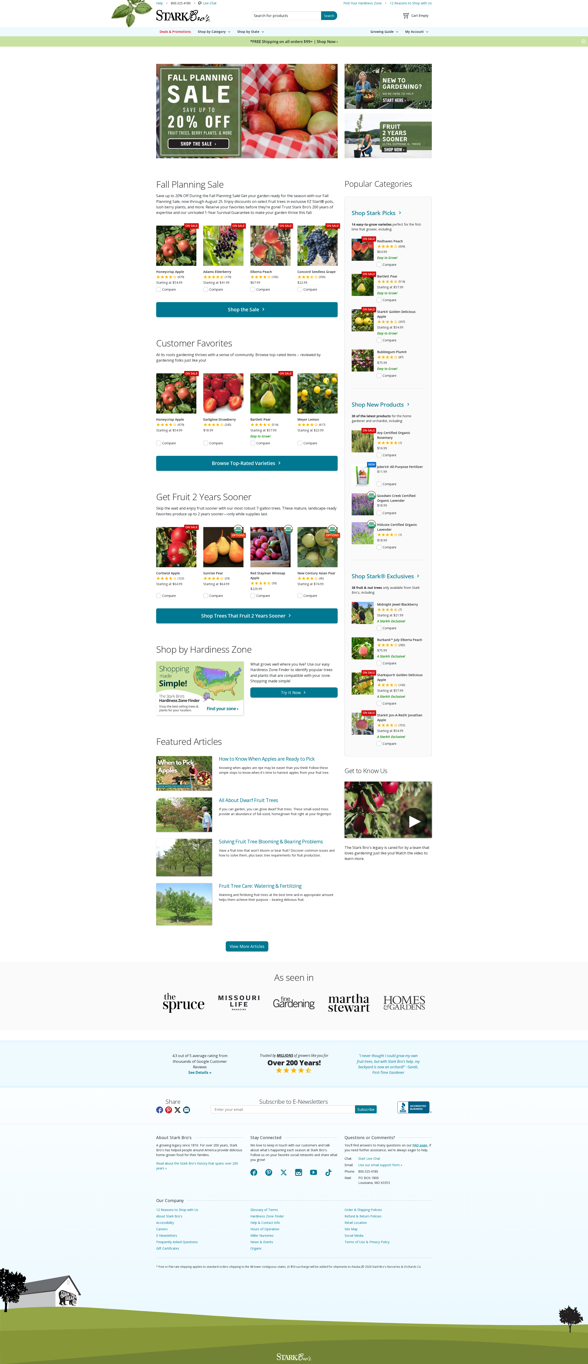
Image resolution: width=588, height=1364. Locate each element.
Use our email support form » (380, 1165)
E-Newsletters (166, 1235)
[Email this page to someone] (186, 1109)
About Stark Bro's (169, 1216)
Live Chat (210, 3)
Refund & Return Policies (363, 1216)
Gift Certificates (167, 1248)
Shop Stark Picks (374, 213)
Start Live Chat (369, 1158)
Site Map (351, 1229)
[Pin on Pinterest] (168, 1109)
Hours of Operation (264, 1229)
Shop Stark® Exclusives (383, 576)
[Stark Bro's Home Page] (183, 15)
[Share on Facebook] (159, 1109)
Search (329, 16)
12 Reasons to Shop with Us (411, 3)
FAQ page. (420, 1145)
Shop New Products (378, 404)
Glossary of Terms (264, 1210)
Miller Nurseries (262, 1235)
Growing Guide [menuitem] (382, 31)
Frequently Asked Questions (177, 1242)
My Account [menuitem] (414, 31)
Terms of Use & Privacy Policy (367, 1242)
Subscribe (365, 1109)
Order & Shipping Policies (363, 1210)
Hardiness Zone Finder (267, 1216)
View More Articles (247, 946)
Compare (169, 289)
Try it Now (291, 692)
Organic (256, 1248)
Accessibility (165, 1222)
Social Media (354, 1235)
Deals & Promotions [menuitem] (175, 31)
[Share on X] (177, 1109)
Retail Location (356, 1222)
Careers (162, 1229)
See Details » (200, 1072)
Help (159, 3)
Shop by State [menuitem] (248, 31)
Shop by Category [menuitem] (212, 31)
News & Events (261, 1242)
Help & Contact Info (265, 1222)
